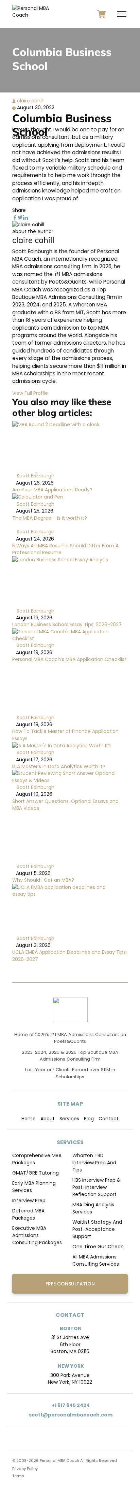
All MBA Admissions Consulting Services (95, 1260)
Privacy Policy (25, 1468)
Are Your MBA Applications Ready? (52, 489)
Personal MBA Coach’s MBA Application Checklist (69, 659)
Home (28, 1118)
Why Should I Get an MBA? (43, 880)
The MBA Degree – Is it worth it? (49, 518)
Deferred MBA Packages (28, 1214)
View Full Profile (30, 393)
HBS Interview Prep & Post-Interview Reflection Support (96, 1187)
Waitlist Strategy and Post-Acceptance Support (97, 1229)
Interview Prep (29, 1200)
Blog (89, 1118)
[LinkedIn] (25, 217)
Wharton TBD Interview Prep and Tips (94, 1162)
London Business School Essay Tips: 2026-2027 (67, 624)
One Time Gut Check (97, 1246)
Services (69, 1118)
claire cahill (29, 100)
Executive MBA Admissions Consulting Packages (37, 1235)
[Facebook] (15, 217)
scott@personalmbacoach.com (70, 1414)
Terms (18, 1476)
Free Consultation (70, 1283)
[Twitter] (20, 217)
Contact (109, 1118)
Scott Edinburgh (34, 475)
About (47, 1118)
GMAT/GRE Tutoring (35, 1172)
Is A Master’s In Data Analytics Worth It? (58, 766)
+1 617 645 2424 (70, 1405)
